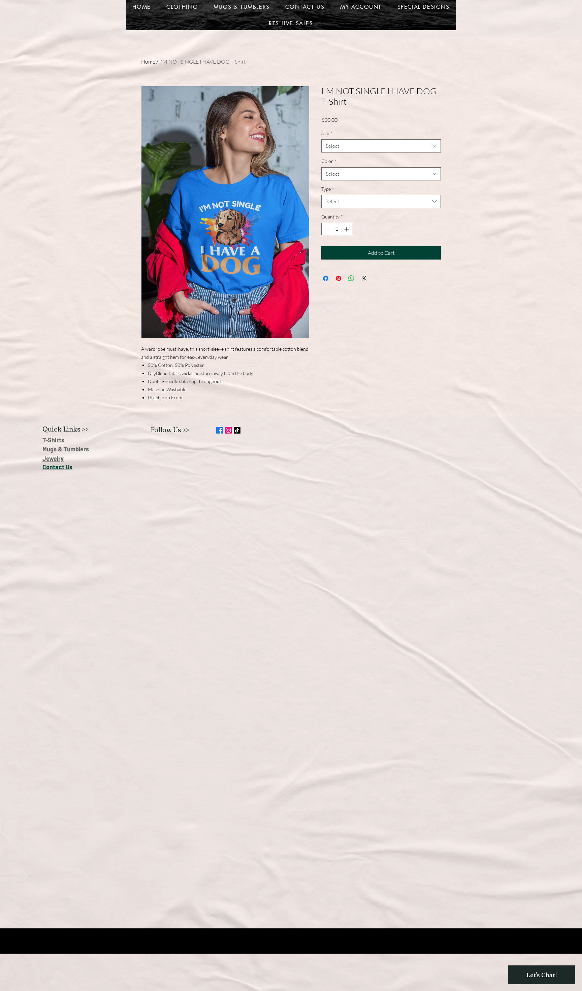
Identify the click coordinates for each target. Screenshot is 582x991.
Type (327, 189)
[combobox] (381, 145)
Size (326, 133)
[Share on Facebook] (326, 278)
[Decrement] (326, 229)
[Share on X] (364, 278)
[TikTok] (237, 430)
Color (328, 161)
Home (148, 61)
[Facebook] (219, 430)
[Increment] (347, 229)
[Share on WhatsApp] (351, 278)
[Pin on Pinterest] (338, 278)
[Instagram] (228, 430)
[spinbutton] (337, 229)
